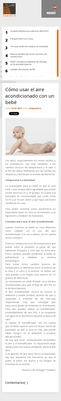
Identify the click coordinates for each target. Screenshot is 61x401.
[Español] (54, 7)
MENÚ (51, 13)
